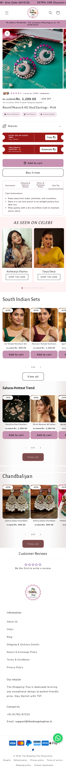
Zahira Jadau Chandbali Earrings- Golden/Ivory (16, 521)
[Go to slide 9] (44, 288)
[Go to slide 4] (30, 288)
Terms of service (55, 760)
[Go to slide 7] (38, 288)
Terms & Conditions (18, 659)
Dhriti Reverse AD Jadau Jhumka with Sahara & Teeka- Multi (44, 424)
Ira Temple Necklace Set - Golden (16, 344)
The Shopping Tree (31, 756)
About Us (12, 621)
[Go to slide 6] (35, 288)
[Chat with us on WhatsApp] (58, 738)
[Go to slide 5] (33, 288)
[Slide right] (40, 367)
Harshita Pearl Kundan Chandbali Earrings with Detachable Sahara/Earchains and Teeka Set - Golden (16, 424)
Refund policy (20, 760)
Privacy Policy (15, 667)
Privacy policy (37, 760)
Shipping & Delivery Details (23, 644)
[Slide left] (25, 367)
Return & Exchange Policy (22, 652)
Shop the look (17, 277)
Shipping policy (23, 765)
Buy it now (33, 172)
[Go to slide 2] (25, 288)
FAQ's (10, 629)
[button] (6, 12)
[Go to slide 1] (22, 288)
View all (33, 376)
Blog (9, 637)
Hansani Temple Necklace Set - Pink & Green (44, 344)
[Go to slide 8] (41, 288)
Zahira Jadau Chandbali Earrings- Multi (44, 521)
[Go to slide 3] (27, 288)
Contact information (43, 765)
